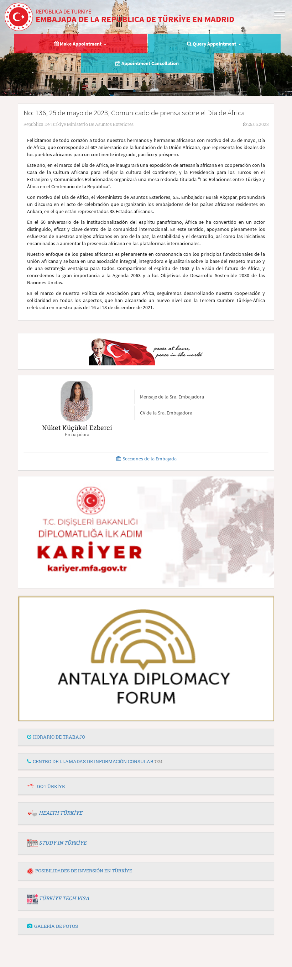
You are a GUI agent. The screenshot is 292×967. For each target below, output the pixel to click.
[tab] (146, 737)
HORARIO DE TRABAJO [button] (59, 737)
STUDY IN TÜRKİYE (63, 842)
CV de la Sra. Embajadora (166, 412)
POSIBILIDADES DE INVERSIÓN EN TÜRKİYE (83, 870)
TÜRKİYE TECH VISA (64, 898)
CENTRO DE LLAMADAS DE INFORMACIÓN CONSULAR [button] (97, 761)
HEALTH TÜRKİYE (60, 812)
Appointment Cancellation (149, 63)
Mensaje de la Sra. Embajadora (172, 396)
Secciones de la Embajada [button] (149, 458)
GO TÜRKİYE (51, 786)
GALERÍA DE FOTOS (56, 926)
